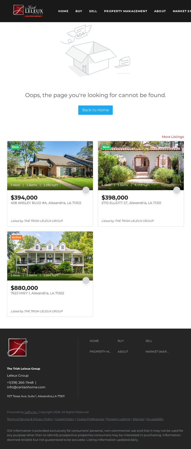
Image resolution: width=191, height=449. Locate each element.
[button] (28, 11)
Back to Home (95, 110)
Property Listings (118, 419)
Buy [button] (78, 11)
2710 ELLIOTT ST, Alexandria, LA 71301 (131, 203)
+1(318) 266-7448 (20, 382)
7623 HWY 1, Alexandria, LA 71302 (37, 293)
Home (63, 11)
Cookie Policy (64, 419)
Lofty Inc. (31, 412)
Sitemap (138, 419)
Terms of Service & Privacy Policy (30, 419)
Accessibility (155, 419)
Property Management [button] (125, 11)
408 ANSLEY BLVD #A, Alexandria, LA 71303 (46, 203)
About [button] (160, 11)
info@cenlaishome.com (26, 387)
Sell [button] (93, 11)
